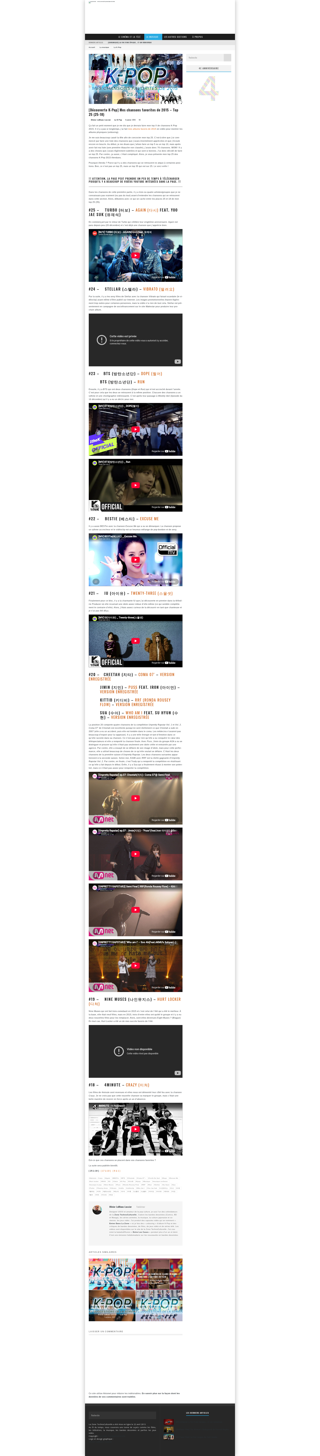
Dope (165, 1178)
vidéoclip (130, 1188)
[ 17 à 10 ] (106, 1171)
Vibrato (113, 1188)
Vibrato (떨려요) (158, 289)
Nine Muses (109, 1185)
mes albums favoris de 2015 (142, 129)
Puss (133, 687)
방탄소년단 (107, 1191)
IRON (104, 1181)
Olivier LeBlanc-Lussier (100, 119)
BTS (123, 1178)
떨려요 (92, 1191)
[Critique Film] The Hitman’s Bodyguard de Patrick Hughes (202, 1429)
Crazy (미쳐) (137, 1085)
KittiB (131, 1181)
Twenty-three (103, 1188)
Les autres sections (175, 36)
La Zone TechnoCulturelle (112, 1436)
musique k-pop (96, 1185)
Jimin (116, 1181)
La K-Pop (118, 120)
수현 (129, 1191)
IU (109, 1181)
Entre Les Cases (141, 1232)
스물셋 (136, 1191)
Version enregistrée (119, 691)
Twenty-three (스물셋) (152, 593)
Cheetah (131, 1178)
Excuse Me (149, 518)
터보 (111, 1195)
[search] (227, 57)
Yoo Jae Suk (152, 1188)
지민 (173, 1191)
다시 (172, 1188)
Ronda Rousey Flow (131, 1185)
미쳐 (99, 1191)
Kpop (138, 1181)
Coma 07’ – (142, 1178)
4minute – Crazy (96, 1178)
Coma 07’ (146, 674)
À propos (197, 36)
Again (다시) (147, 210)
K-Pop (123, 1181)
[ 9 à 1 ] (116, 1171)
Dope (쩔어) (151, 373)
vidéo (122, 1188)
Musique (147, 1181)
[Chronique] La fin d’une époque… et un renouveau (130, 42)
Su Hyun (166, 1185)
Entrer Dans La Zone (119, 1223)
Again (108, 1178)
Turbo (92, 1188)
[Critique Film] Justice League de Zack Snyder (197, 1437)
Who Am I (134, 712)
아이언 (152, 1191)
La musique (152, 36)
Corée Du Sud (154, 1178)
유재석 (167, 1191)
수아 (123, 1191)
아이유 (159, 1191)
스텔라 (144, 1191)
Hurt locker (94, 1181)
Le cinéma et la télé (129, 36)
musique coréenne (160, 1181)
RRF (144, 1185)
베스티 (116, 1191)
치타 (97, 1195)
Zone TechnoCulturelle (125, 1215)
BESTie (116, 1178)
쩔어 (91, 1195)
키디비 (104, 1195)
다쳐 (178, 1188)
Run (141, 381)
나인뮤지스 (164, 1188)
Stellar (157, 1185)
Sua (174, 1185)
